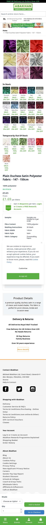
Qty (3, 506)
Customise (23, 268)
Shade (4, 497)
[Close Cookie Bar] (41, 242)
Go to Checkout (34, 512)
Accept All (23, 276)
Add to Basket (34, 504)
